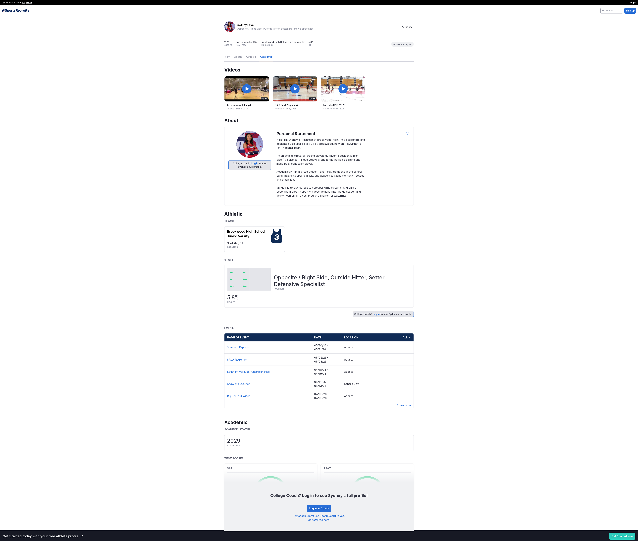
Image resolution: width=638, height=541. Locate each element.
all (405, 337)
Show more (404, 405)
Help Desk (27, 2)
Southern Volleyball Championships (248, 371)
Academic (266, 56)
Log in (254, 163)
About (238, 56)
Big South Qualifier (238, 396)
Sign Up (630, 10)
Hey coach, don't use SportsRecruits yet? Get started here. (319, 518)
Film (227, 56)
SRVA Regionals (237, 359)
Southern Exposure (238, 347)
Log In (633, 2)
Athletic (251, 56)
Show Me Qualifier (238, 384)
